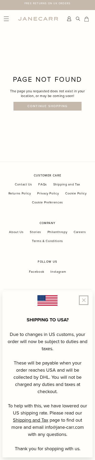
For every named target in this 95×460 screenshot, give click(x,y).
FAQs (42, 184)
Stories (35, 232)
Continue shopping (47, 106)
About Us (16, 232)
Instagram (58, 271)
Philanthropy (58, 232)
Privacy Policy (48, 193)
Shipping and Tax (66, 184)
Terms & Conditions (47, 241)
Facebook (36, 271)
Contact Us (23, 184)
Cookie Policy (76, 193)
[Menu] (10, 19)
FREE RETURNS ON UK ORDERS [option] (47, 3)
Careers (80, 232)
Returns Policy (19, 193)
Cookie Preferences (47, 202)
